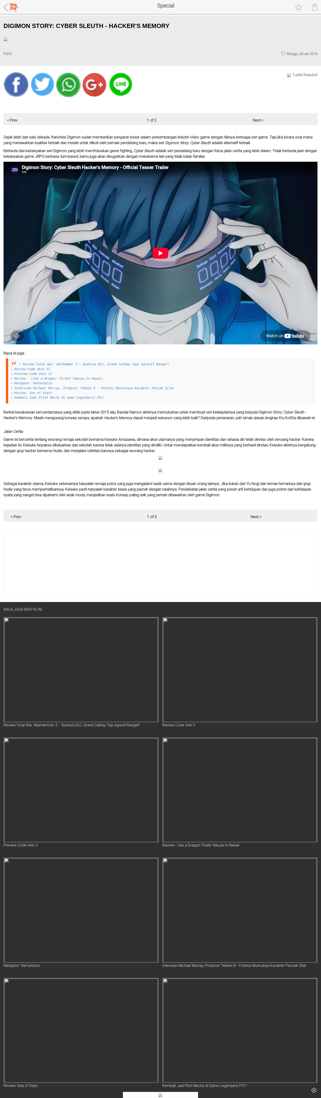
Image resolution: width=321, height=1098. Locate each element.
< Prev (12, 120)
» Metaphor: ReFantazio (31, 383)
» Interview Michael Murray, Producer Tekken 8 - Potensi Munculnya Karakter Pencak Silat (92, 388)
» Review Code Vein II (30, 369)
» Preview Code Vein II (31, 374)
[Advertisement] (145, 564)
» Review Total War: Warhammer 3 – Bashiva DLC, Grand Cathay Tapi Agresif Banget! (94, 364)
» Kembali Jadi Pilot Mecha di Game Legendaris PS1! (58, 397)
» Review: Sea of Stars (31, 393)
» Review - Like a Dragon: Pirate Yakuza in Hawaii (57, 378)
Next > (258, 120)
